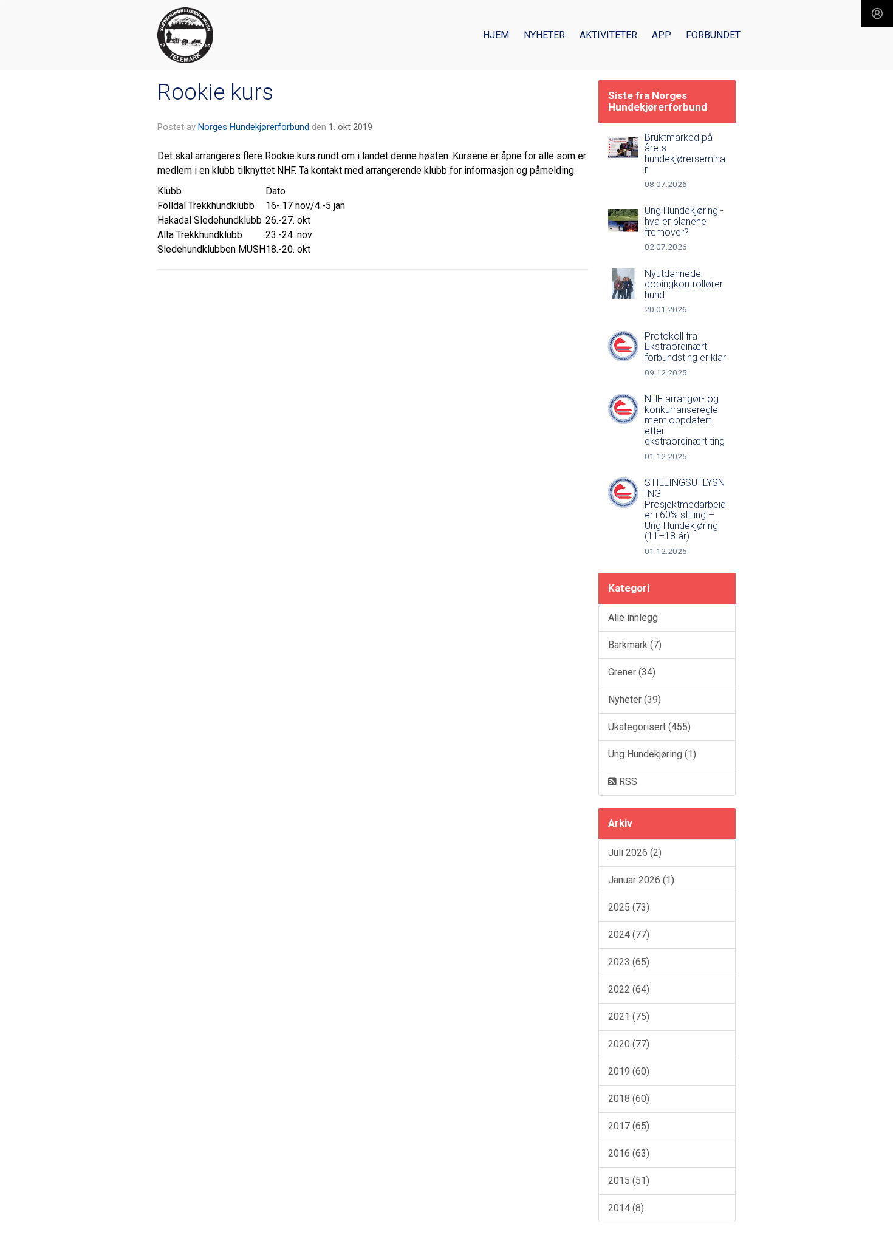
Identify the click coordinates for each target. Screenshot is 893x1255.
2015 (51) (628, 1180)
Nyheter (544, 35)
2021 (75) (628, 1016)
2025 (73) (628, 907)
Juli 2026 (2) (635, 852)
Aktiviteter (608, 35)
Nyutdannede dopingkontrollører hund (684, 284)
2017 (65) (628, 1126)
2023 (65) (628, 962)
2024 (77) (628, 934)
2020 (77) (628, 1044)
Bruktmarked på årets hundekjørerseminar (685, 154)
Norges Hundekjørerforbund (253, 126)
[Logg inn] (877, 13)
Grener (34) (631, 672)
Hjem (496, 35)
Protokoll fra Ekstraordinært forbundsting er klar (685, 346)
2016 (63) (628, 1153)
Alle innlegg (633, 617)
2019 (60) (628, 1071)
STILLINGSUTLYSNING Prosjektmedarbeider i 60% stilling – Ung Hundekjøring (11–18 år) (685, 509)
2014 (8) (626, 1208)
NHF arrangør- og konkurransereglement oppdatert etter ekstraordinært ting (685, 420)
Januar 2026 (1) (641, 880)
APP (661, 35)
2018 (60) (628, 1098)
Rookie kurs (215, 92)
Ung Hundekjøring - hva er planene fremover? (684, 221)
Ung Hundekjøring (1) (652, 754)
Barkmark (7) (635, 645)
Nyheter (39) (634, 699)
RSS (627, 781)
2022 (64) (628, 989)
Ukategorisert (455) (649, 727)
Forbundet (713, 35)
